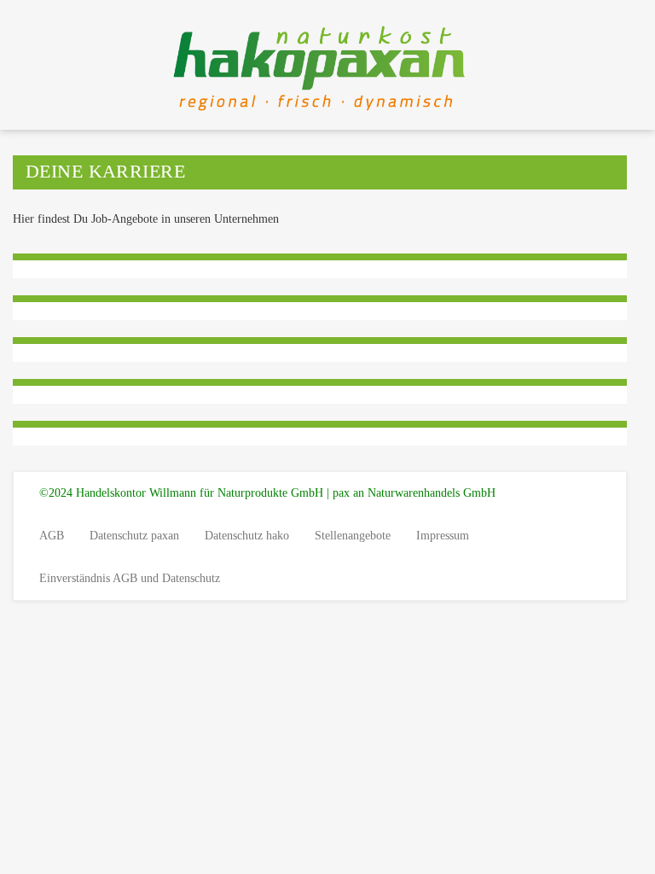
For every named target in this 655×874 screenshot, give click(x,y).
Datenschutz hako (247, 535)
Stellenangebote (353, 535)
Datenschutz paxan (134, 535)
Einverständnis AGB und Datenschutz (129, 578)
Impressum (442, 535)
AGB (51, 535)
